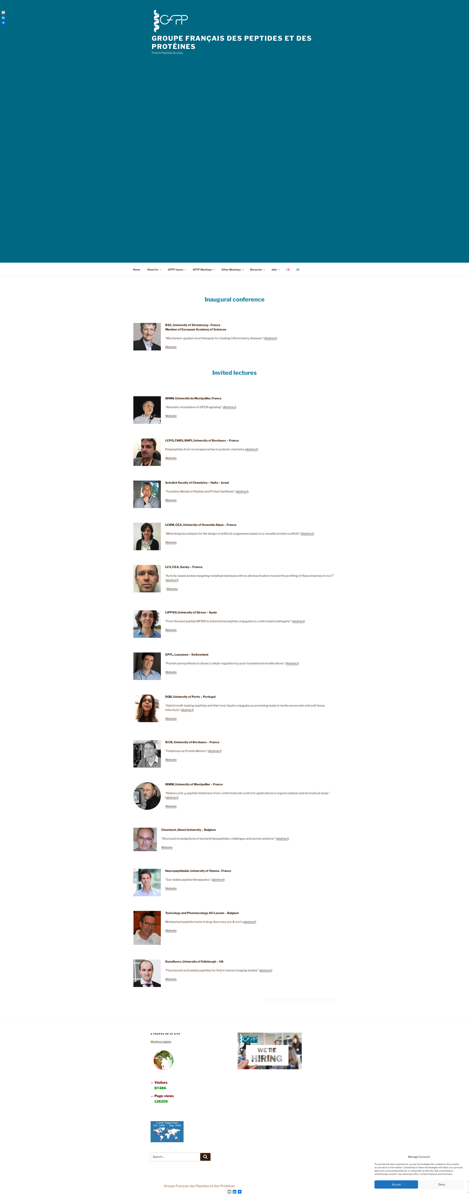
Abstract (270, 338)
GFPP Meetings (202, 269)
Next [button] (297, 1050)
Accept (396, 1184)
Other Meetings (231, 269)
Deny (441, 1184)
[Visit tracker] (167, 1141)
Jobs (274, 269)
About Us (152, 269)
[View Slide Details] (270, 1051)
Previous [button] (242, 1050)
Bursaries (256, 269)
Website (171, 347)
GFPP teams (175, 269)
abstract (251, 449)
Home (136, 269)
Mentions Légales (161, 1041)
